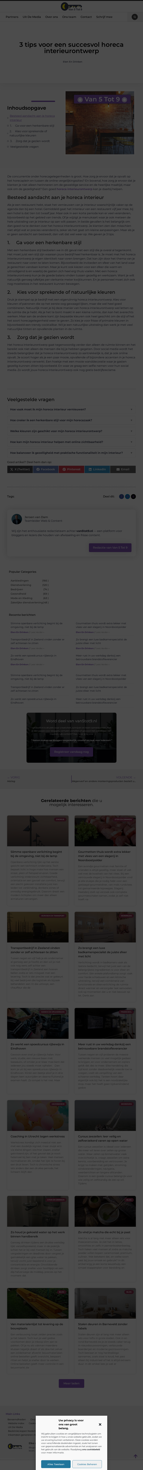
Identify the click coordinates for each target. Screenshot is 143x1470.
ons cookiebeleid (91, 1449)
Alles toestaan (55, 1464)
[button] (100, 1424)
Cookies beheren (87, 1464)
